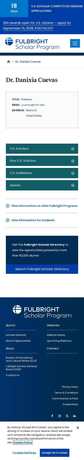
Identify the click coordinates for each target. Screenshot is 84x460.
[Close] (77, 427)
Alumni (15, 185)
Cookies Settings (24, 453)
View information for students (33, 220)
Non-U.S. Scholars (23, 161)
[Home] (32, 43)
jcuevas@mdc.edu (33, 104)
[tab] (42, 149)
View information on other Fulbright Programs (44, 206)
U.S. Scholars (19, 149)
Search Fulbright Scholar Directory (42, 269)
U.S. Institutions (21, 173)
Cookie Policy (22, 442)
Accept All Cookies (54, 453)
